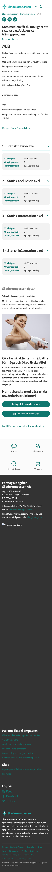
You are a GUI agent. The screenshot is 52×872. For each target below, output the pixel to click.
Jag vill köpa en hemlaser (26, 413)
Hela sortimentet (8, 859)
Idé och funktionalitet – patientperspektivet (21, 735)
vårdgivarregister (34, 517)
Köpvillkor (6, 774)
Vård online (38, 451)
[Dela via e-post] (9, 19)
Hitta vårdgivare (14, 469)
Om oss (5, 847)
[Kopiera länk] (15, 19)
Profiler (24, 851)
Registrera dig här (10, 39)
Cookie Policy (29, 855)
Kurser (4, 851)
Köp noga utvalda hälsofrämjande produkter (22, 769)
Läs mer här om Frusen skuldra (16, 128)
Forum (14, 451)
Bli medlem (31, 847)
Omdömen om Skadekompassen (17, 744)
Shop (40, 847)
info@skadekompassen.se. (21, 509)
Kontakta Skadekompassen (14, 748)
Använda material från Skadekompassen (20, 757)
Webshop (38, 469)
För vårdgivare (14, 851)
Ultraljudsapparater (24, 859)
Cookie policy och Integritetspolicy (17, 753)
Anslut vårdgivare (10, 740)
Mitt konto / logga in (17, 847)
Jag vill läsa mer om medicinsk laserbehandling (23, 426)
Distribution (34, 851)
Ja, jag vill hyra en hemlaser (26, 404)
